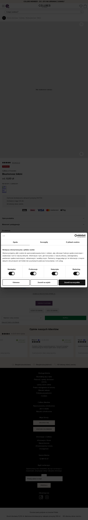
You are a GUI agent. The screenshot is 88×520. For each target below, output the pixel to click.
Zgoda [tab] (15, 242)
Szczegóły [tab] (44, 242)
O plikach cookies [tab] (73, 242)
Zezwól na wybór (44, 282)
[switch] (33, 273)
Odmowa (16, 282)
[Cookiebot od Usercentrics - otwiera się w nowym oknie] (76, 236)
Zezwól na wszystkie (72, 282)
